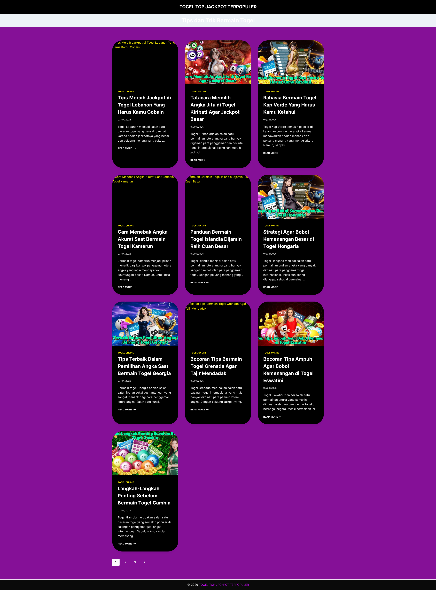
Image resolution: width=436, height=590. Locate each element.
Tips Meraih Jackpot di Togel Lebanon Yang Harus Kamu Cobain (144, 105)
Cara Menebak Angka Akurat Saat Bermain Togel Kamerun (143, 239)
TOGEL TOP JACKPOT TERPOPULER (224, 584)
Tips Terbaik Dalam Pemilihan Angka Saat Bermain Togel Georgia (144, 366)
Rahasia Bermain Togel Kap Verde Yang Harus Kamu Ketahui (289, 105)
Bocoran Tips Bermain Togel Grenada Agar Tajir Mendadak (216, 366)
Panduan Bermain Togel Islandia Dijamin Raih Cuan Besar (216, 239)
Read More (127, 148)
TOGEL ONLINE (126, 91)
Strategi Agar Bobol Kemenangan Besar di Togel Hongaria (288, 239)
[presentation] (145, 62)
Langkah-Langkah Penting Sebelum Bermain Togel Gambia (144, 496)
